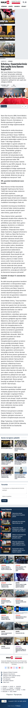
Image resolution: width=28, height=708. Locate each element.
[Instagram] (14, 667)
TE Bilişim (17, 706)
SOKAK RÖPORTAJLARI (8, 690)
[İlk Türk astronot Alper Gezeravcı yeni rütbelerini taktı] (7, 470)
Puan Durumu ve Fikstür (9, 677)
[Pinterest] (11, 667)
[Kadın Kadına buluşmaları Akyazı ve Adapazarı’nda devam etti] (21, 641)
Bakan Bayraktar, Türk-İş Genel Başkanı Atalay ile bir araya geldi (20, 463)
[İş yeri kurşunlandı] (7, 641)
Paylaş (4, 106)
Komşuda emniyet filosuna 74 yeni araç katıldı (19, 449)
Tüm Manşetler (7, 679)
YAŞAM (11, 688)
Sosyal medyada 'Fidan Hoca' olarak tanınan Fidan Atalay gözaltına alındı (20, 476)
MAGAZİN (4, 691)
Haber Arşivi (6, 682)
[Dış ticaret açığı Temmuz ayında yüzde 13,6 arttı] (21, 593)
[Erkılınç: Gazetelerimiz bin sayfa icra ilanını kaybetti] (14, 96)
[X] (8, 667)
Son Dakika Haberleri (8, 680)
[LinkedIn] (17, 667)
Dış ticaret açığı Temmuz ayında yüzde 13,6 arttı (21, 602)
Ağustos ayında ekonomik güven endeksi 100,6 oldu (5, 618)
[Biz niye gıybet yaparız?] (7, 443)
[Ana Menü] (25, 2)
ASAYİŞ (10, 6)
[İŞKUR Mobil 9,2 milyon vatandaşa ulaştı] (21, 610)
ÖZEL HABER (13, 691)
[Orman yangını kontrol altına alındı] (7, 626)
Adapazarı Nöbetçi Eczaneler (10, 672)
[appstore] (9, 695)
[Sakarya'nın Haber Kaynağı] (10, 2)
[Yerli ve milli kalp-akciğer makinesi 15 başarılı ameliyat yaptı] (7, 457)
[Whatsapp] (22, 667)
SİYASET (23, 6)
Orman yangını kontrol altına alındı (6, 634)
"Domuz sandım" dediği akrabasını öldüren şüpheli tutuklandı (21, 586)
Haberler (3, 61)
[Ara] (23, 2)
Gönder (4, 500)
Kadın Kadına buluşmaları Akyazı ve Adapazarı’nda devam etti (21, 649)
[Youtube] (19, 667)
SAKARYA (17, 6)
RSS (5, 701)
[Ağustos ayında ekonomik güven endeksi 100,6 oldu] (7, 610)
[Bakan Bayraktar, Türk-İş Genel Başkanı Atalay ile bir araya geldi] (21, 457)
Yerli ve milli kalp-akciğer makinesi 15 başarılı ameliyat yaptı (7, 463)
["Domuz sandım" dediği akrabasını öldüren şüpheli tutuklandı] (21, 577)
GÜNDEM (4, 6)
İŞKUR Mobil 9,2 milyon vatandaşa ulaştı (21, 617)
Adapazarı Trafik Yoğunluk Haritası (11, 675)
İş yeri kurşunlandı (5, 648)
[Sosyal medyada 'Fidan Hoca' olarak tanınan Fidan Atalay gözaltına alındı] (21, 470)
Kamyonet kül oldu (20, 633)
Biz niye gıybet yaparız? (6, 448)
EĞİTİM (18, 690)
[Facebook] (5, 667)
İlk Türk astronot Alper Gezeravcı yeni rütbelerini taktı (6, 476)
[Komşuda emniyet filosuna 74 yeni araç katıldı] (21, 443)
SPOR (23, 690)
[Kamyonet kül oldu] (21, 626)
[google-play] (17, 695)
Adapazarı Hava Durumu (9, 674)
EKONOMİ (17, 688)
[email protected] (19, 662)
